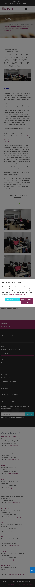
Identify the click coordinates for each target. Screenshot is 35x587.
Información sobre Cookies (17, 294)
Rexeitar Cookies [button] (26, 300)
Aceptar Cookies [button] (26, 303)
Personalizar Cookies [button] (12, 300)
